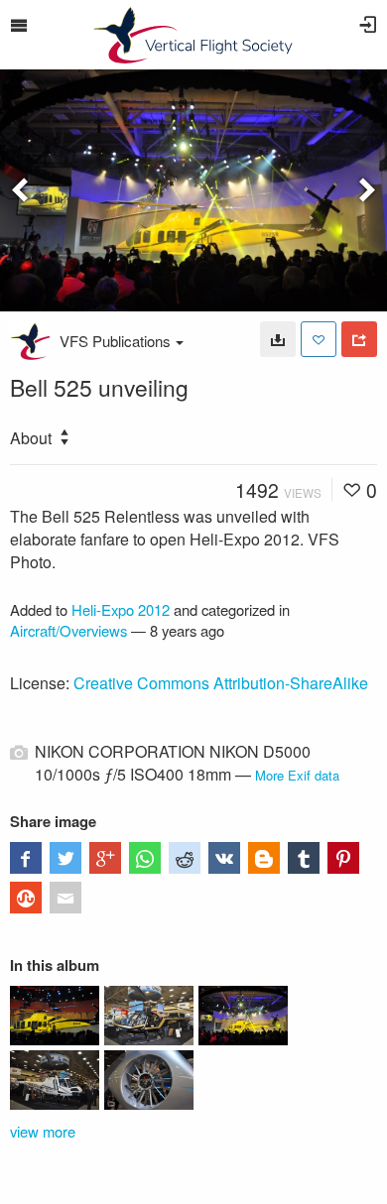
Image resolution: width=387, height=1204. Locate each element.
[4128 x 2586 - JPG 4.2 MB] (278, 339)
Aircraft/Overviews (68, 630)
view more (42, 1131)
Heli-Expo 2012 (120, 609)
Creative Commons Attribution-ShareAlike (220, 682)
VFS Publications (115, 340)
